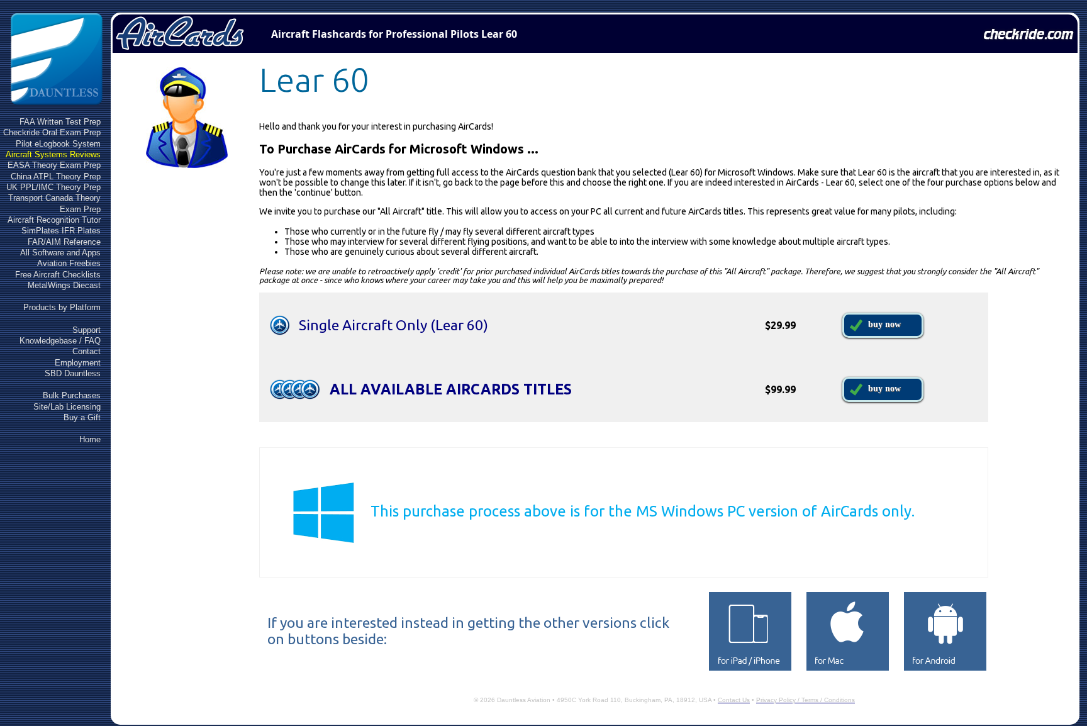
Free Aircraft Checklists (58, 274)
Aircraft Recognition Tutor (54, 220)
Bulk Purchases (72, 395)
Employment (78, 362)
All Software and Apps (60, 252)
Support (86, 330)
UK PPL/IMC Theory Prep (53, 187)
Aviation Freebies (69, 263)
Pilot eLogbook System (58, 143)
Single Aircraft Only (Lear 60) (393, 325)
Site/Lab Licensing (67, 406)
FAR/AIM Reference (64, 242)
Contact (86, 351)
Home (90, 439)
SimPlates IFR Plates (61, 230)
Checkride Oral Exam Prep (52, 132)
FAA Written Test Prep (60, 121)
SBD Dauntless (73, 373)
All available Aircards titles (451, 389)
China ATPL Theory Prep (56, 176)
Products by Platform (62, 307)
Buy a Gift (82, 417)
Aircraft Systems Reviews (53, 154)
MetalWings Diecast (64, 285)
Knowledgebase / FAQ (60, 340)
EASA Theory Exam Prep (54, 165)
